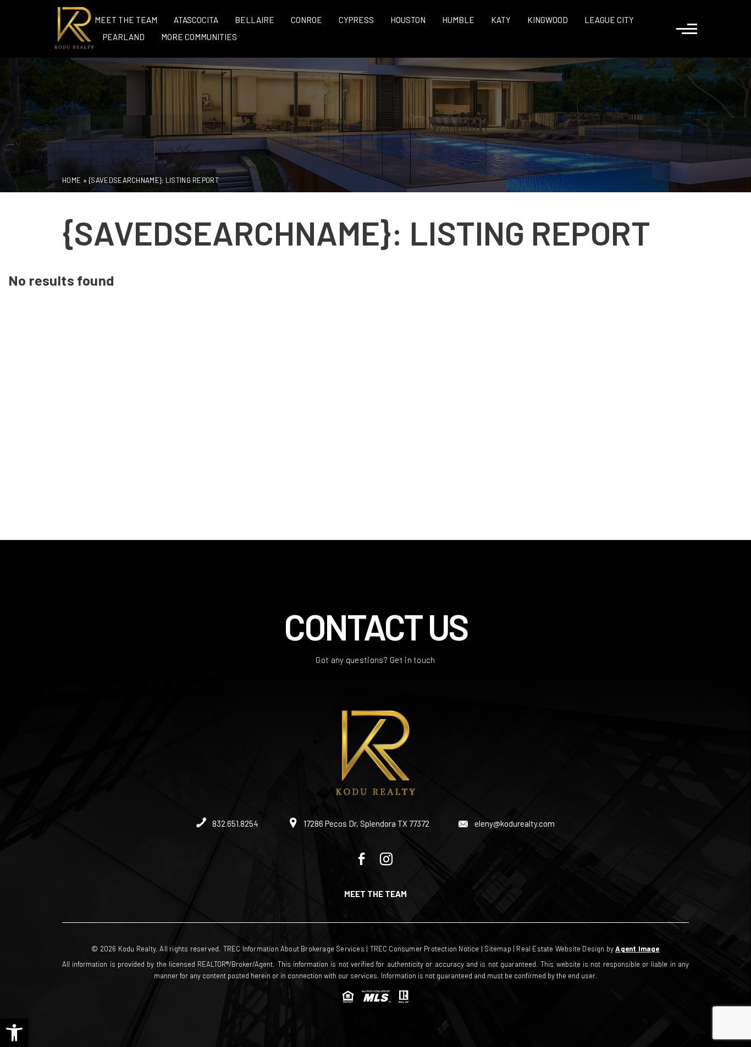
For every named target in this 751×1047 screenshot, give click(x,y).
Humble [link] (458, 20)
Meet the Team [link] (126, 20)
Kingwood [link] (547, 20)
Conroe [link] (306, 20)
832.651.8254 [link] (234, 823)
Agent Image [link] (637, 948)
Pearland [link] (124, 37)
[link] (14, 1032)
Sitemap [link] (497, 948)
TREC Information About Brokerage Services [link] (294, 948)
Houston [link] (408, 20)
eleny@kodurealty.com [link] (514, 823)
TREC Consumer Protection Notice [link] (424, 948)
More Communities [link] (199, 37)
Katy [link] (501, 20)
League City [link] (609, 20)
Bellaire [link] (254, 20)
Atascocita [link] (196, 20)
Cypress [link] (356, 20)
